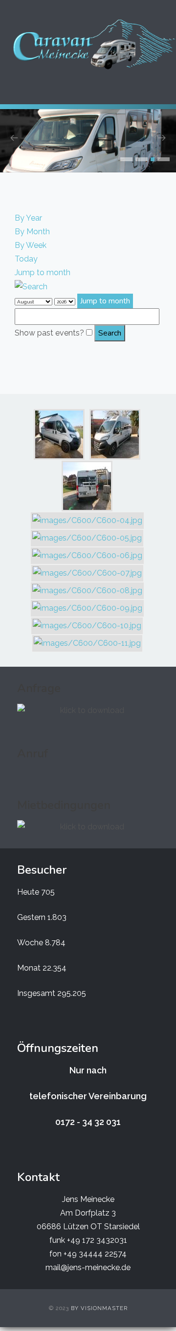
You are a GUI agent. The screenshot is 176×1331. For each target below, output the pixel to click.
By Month (32, 231)
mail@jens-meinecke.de (88, 1267)
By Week (30, 245)
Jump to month (42, 272)
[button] (126, 159)
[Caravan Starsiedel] (93, 44)
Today (26, 258)
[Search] (31, 286)
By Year (28, 218)
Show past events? (49, 332)
